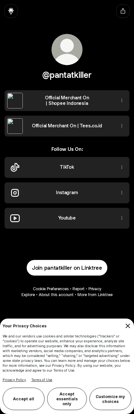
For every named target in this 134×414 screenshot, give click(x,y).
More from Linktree (95, 294)
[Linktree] (11, 11)
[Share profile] (122, 11)
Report (79, 289)
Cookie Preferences (51, 289)
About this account (56, 294)
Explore (28, 294)
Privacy (94, 289)
